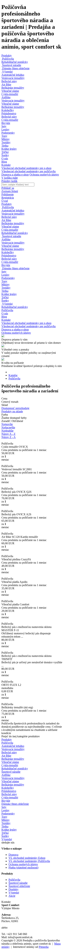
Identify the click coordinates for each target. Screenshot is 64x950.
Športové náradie (11, 65)
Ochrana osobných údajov (44, 174)
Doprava (13, 854)
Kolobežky (7, 110)
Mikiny (5, 139)
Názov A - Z (8, 433)
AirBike (5, 97)
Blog (4, 161)
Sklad (4, 404)
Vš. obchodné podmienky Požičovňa (29, 861)
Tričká (5, 152)
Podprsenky (8, 132)
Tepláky (5, 142)
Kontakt (5, 164)
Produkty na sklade (12, 411)
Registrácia (7, 197)
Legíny (5, 129)
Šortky (5, 155)
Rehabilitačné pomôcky (14, 61)
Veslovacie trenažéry (13, 78)
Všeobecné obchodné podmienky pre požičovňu (28, 171)
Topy (4, 135)
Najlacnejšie (8, 427)
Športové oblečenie (19, 886)
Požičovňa (7, 58)
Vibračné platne (10, 90)
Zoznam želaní (9, 191)
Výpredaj (7, 71)
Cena (4, 398)
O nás (4, 158)
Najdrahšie (7, 430)
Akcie (12, 895)
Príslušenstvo (8, 113)
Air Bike (6, 84)
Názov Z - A (8, 437)
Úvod (4, 200)
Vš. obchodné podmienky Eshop (27, 857)
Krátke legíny (9, 148)
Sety (3, 126)
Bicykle (5, 123)
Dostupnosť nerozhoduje (15, 408)
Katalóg (13, 375)
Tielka (4, 145)
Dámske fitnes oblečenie (15, 68)
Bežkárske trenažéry (12, 87)
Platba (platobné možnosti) (23, 867)
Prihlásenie (7, 194)
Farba (4, 414)
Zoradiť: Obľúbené (12, 421)
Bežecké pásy (9, 81)
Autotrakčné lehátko (12, 74)
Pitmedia (44, 946)
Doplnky (13, 889)
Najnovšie (7, 424)
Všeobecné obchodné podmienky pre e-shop (26, 168)
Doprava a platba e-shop (15, 174)
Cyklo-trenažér (9, 94)
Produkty (6, 55)
